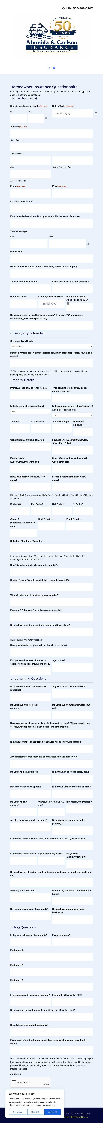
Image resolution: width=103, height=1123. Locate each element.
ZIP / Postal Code (18, 181)
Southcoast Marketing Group (72, 1117)
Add (46, 118)
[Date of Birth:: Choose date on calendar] (96, 113)
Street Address (16, 140)
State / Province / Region (63, 167)
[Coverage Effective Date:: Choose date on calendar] (68, 303)
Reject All (35, 1112)
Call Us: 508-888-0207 (77, 8)
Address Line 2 (16, 153)
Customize (17, 1112)
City (12, 167)
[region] (34, 1103)
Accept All (52, 1112)
